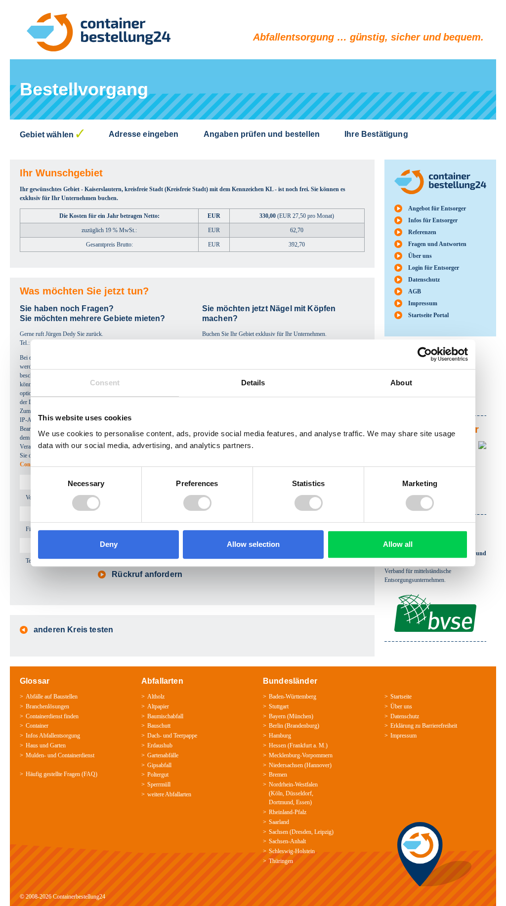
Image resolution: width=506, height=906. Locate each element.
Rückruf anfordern (147, 574)
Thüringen (281, 861)
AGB (414, 291)
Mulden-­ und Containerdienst (60, 755)
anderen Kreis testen (73, 629)
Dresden (301, 831)
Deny (109, 544)
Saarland (279, 822)
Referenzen (422, 232)
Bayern (277, 716)
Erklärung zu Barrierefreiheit (423, 725)
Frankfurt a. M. (308, 745)
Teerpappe (185, 735)
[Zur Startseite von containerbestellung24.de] (98, 32)
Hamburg (280, 735)
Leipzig (323, 831)
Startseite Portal (428, 315)
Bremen (278, 774)
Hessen (277, 745)
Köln (277, 793)
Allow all (398, 544)
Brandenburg (302, 725)
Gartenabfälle (162, 755)
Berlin (276, 725)
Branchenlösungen (47, 706)
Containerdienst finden (52, 716)
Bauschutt (158, 725)
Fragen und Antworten (437, 244)
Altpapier (158, 706)
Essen (303, 802)
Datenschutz (424, 279)
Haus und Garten (46, 745)
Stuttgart (279, 706)
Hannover (318, 765)
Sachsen (278, 831)
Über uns (420, 255)
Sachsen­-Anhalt (287, 841)
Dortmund (281, 802)
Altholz (156, 696)
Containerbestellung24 (79, 896)
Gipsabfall (159, 765)
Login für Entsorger (433, 267)
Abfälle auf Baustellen (52, 696)
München (300, 716)
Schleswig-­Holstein (292, 851)
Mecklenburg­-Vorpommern (301, 755)
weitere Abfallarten (169, 794)
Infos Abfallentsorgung (53, 735)
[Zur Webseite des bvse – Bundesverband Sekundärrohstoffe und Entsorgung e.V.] (435, 598)
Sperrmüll (158, 784)
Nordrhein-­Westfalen (293, 784)
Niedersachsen (286, 765)
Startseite (401, 696)
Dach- (154, 735)
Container (37, 725)
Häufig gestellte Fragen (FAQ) (61, 774)
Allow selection (253, 544)
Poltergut (158, 774)
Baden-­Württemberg (292, 696)
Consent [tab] (105, 382)
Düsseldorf (299, 793)
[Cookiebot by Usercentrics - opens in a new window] (424, 354)
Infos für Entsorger (433, 220)
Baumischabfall (165, 716)
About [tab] (401, 382)
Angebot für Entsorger (437, 208)
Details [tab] (253, 382)
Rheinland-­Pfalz (287, 812)
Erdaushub (159, 745)
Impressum (422, 303)
